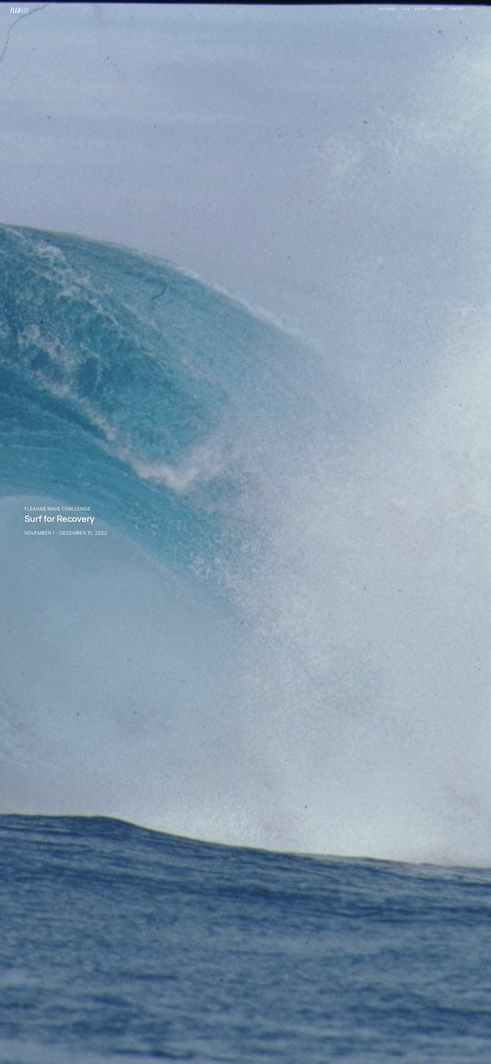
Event (438, 8)
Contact (457, 8)
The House (387, 8)
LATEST (421, 8)
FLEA (406, 8)
